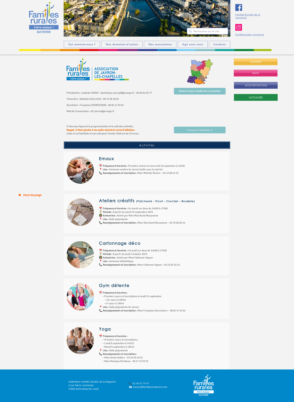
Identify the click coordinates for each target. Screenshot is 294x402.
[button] (147, 18)
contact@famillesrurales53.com (150, 387)
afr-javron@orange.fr (102, 111)
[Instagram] (238, 27)
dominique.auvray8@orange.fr (117, 92)
